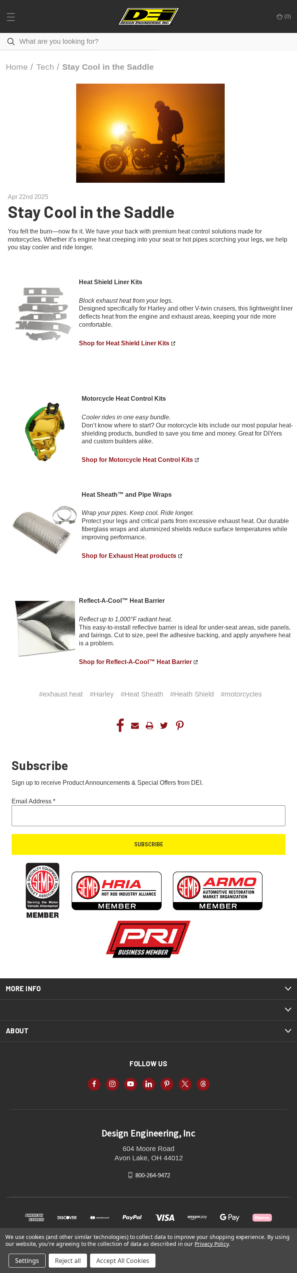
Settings (27, 1260)
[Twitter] (164, 726)
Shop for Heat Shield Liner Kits (124, 343)
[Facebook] (120, 726)
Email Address (33, 801)
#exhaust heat (61, 694)
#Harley (102, 694)
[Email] (135, 726)
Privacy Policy (211, 1243)
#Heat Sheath (142, 694)
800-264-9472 (152, 1175)
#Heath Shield (192, 694)
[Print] (150, 726)
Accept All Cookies (122, 1260)
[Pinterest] (180, 726)
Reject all (68, 1260)
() (287, 16)
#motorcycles (241, 694)
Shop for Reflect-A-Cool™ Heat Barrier (135, 662)
